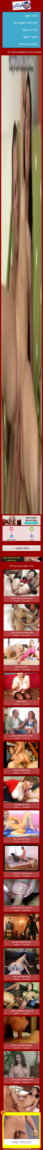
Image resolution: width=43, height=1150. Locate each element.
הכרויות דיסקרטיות (26, 22)
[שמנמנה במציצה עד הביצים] (21, 1030)
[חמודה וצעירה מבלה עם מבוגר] (21, 720)
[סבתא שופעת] (21, 686)
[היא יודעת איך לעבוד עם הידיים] (21, 892)
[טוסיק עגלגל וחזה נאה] (21, 961)
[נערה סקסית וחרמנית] (21, 1098)
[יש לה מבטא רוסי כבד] (21, 823)
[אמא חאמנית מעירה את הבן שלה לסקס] (21, 617)
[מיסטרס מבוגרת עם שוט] (21, 926)
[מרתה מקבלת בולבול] (21, 755)
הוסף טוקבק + (21, 548)
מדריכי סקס (30, 30)
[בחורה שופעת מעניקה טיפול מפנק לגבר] (21, 1064)
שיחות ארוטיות (28, 44)
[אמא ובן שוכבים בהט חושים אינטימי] (21, 583)
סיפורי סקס (30, 37)
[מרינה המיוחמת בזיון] (21, 789)
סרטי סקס (31, 15)
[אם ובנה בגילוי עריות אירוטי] (21, 858)
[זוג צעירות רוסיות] (21, 651)
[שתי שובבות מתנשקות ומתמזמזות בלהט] (21, 995)
